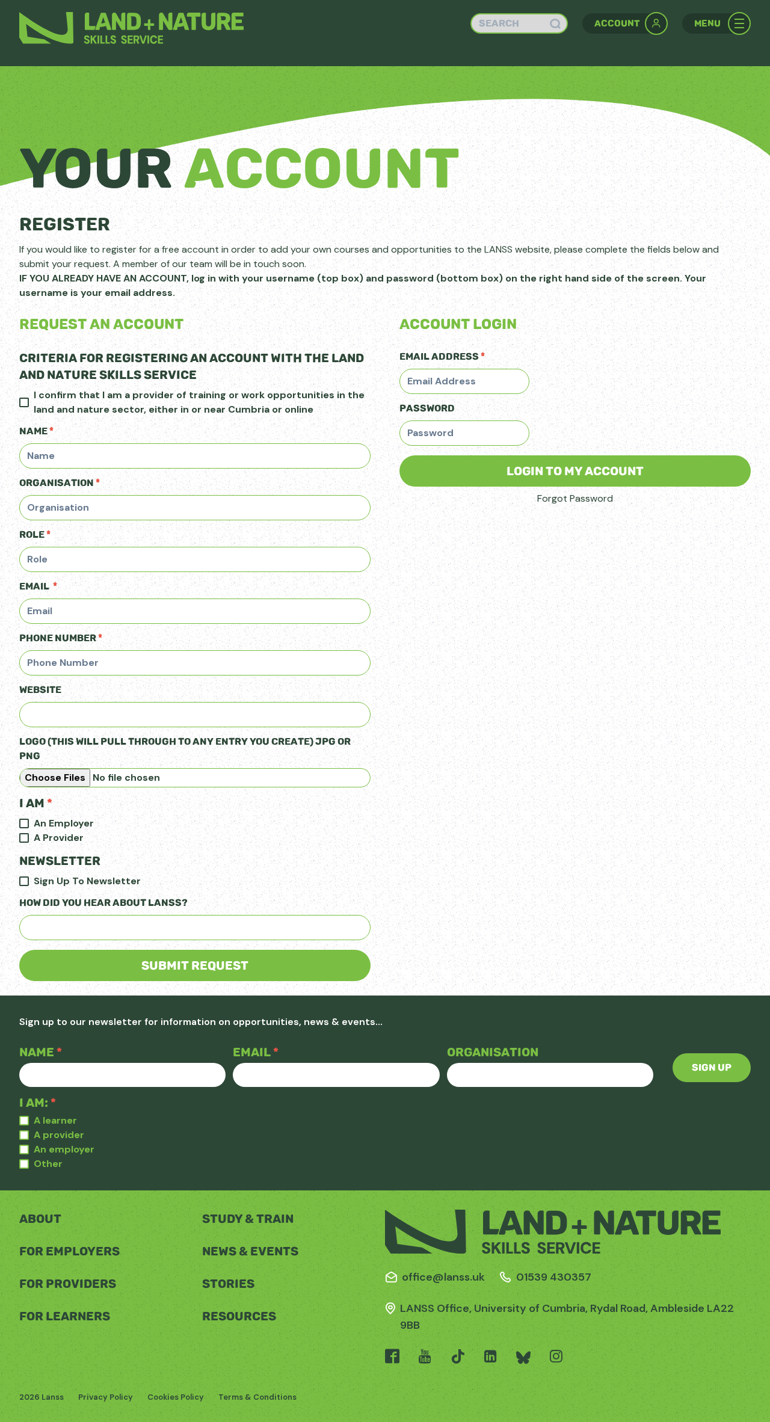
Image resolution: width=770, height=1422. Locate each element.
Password (427, 408)
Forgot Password (575, 498)
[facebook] (392, 1357)
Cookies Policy (175, 1397)
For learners (64, 1316)
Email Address (442, 356)
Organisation (59, 482)
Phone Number (60, 638)
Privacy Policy (105, 1397)
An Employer (64, 823)
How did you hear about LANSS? (103, 902)
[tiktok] (458, 1357)
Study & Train (248, 1218)
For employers (69, 1251)
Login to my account (575, 471)
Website (40, 689)
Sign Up (712, 1067)
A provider (59, 1134)
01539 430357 (553, 1277)
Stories (228, 1283)
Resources (239, 1316)
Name (36, 431)
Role (35, 534)
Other (48, 1163)
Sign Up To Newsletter (87, 881)
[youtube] (425, 1357)
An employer (64, 1149)
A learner (55, 1120)
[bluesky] (523, 1357)
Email (38, 586)
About (40, 1218)
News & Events (250, 1251)
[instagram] (556, 1357)
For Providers (67, 1283)
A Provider (59, 837)
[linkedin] (490, 1357)
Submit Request (194, 965)
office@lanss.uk (443, 1277)
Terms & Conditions (257, 1397)
